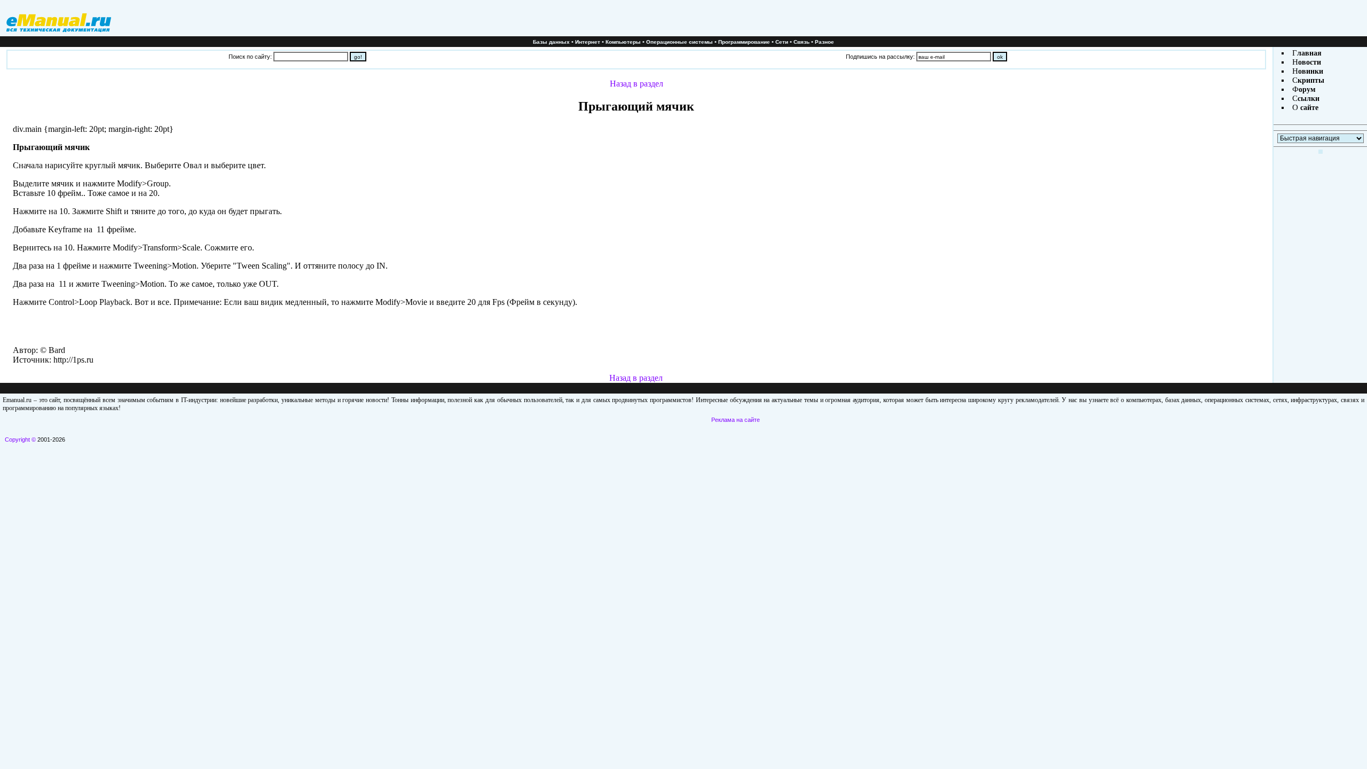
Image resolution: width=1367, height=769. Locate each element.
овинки (1310, 71)
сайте (1308, 108)
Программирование (744, 42)
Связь (802, 42)
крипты (1311, 80)
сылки (1308, 99)
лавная (1309, 53)
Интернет (587, 42)
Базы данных (551, 42)
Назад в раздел (636, 83)
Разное (824, 42)
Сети (781, 42)
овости (1309, 62)
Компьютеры (623, 42)
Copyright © (20, 439)
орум (1307, 89)
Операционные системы (679, 42)
